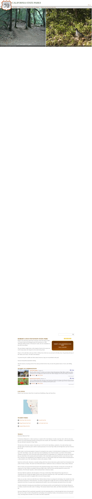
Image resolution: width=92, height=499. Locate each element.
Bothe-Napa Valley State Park (25, 420)
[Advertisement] (28, 334)
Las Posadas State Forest (43, 423)
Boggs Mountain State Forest (25, 423)
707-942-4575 (64, 347)
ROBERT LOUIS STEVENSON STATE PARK (62, 344)
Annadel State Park (42, 420)
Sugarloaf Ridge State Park (25, 426)
